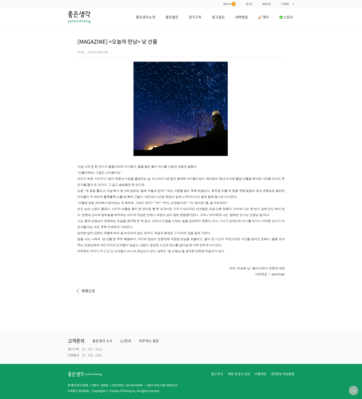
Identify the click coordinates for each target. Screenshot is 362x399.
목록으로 (88, 291)
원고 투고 (217, 373)
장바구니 (228, 4)
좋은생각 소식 (102, 340)
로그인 (249, 4)
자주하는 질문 (149, 340)
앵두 (265, 17)
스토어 (288, 17)
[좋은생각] (79, 17)
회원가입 (266, 4)
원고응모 (218, 17)
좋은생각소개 (145, 17)
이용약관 (260, 373)
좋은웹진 (172, 17)
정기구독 (195, 17)
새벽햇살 (241, 17)
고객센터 (285, 4)
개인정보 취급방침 (282, 373)
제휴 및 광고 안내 (239, 373)
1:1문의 (125, 340)
